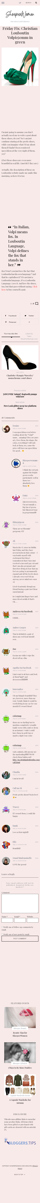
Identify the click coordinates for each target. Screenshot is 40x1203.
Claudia (16, 772)
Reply (36, 426)
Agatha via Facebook (22, 667)
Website (30, 916)
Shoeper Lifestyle (20, 1063)
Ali (14, 541)
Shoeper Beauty (20, 1028)
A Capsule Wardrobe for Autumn (20, 1101)
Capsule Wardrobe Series (20, 1095)
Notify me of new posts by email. (16, 934)
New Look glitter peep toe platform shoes (20, 405)
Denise (16, 425)
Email (17, 916)
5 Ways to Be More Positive (20, 1067)
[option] (20, 362)
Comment (6, 892)
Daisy (25, 495)
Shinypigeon (18, 522)
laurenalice (18, 689)
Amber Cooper (19, 627)
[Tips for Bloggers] (20, 1147)
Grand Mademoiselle (22, 858)
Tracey (16, 807)
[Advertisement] (20, 110)
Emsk (15, 825)
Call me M (17, 788)
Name (5, 916)
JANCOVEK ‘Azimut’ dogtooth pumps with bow (20, 394)
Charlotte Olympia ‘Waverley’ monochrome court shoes (20, 376)
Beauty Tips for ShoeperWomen (20, 1034)
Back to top (18, 1174)
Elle (14, 842)
